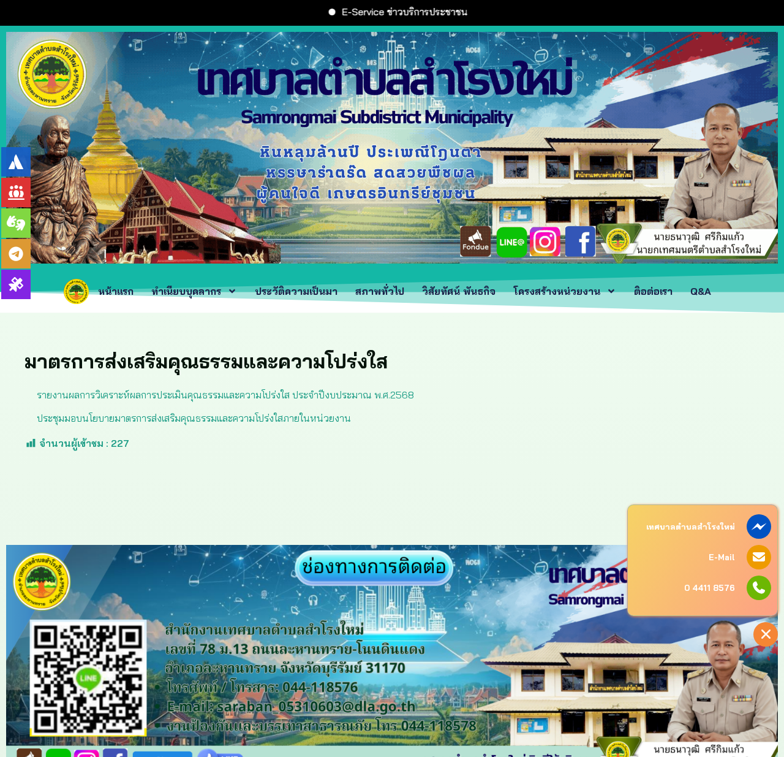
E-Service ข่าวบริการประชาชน (347, 12)
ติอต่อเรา (653, 291)
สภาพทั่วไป (379, 291)
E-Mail (722, 557)
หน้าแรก (116, 291)
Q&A (702, 291)
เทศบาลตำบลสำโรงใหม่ (690, 526)
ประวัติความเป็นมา (296, 291)
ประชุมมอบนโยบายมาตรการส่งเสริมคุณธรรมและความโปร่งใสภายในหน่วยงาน (194, 418)
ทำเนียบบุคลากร (186, 291)
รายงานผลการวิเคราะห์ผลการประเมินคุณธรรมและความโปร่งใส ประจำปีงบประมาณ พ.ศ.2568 (225, 395)
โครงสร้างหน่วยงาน (556, 291)
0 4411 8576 (709, 588)
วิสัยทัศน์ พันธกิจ (459, 291)
